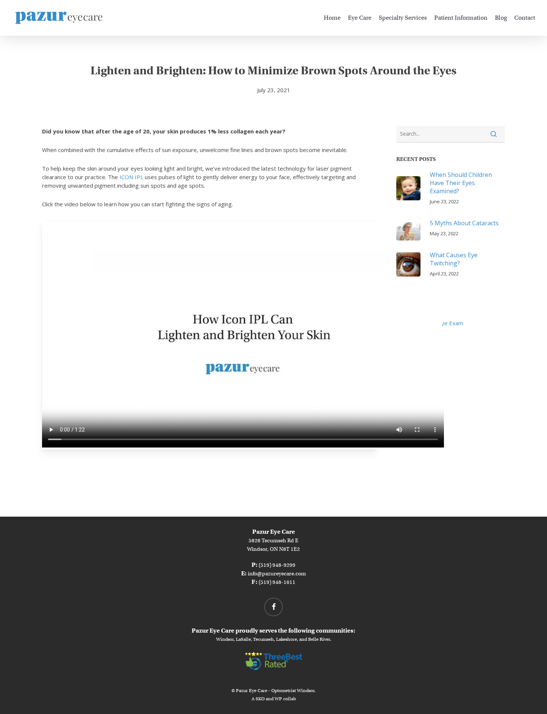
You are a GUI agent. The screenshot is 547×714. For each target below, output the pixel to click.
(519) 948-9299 (277, 565)
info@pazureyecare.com (277, 573)
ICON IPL (131, 177)
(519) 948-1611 (277, 582)
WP (278, 698)
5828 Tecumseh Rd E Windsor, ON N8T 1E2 (273, 540)
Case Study (410, 311)
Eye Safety (410, 334)
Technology (411, 357)
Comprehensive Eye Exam (429, 323)
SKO (260, 698)
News (403, 346)
